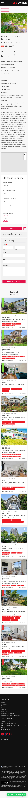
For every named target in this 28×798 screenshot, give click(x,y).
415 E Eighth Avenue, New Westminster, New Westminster (14, 612)
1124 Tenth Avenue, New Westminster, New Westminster (14, 515)
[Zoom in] (25, 154)
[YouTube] (5, 729)
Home (3, 702)
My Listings (4, 704)
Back (5, 10)
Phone (4, 259)
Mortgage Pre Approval (12, 234)
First (4, 249)
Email (4, 252)
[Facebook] (1, 729)
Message (5, 265)
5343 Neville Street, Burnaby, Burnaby (14, 417)
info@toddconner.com (10, 723)
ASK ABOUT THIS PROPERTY (14, 281)
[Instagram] (7, 729)
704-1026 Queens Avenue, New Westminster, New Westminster (14, 483)
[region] (14, 162)
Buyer (2, 706)
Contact (3, 709)
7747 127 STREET (7, 681)
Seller (2, 707)
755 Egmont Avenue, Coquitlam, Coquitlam (14, 450)
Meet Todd (4, 711)
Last (16, 249)
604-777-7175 (6, 721)
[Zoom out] (25, 157)
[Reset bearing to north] (25, 159)
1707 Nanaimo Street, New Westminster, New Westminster (14, 319)
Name (5, 244)
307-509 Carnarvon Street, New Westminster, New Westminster (14, 385)
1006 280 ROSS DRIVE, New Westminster (14, 581)
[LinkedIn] (9, 729)
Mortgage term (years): (9, 198)
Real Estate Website (19, 766)
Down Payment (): (9, 190)
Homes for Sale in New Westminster (11, 715)
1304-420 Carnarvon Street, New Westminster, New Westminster (14, 548)
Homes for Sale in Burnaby (8, 713)
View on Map (22, 31)
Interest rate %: (7, 205)
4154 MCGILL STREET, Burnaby (11, 352)
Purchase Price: (7, 182)
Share (11, 228)
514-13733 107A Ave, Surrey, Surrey (13, 646)
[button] (16, 794)
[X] (3, 729)
